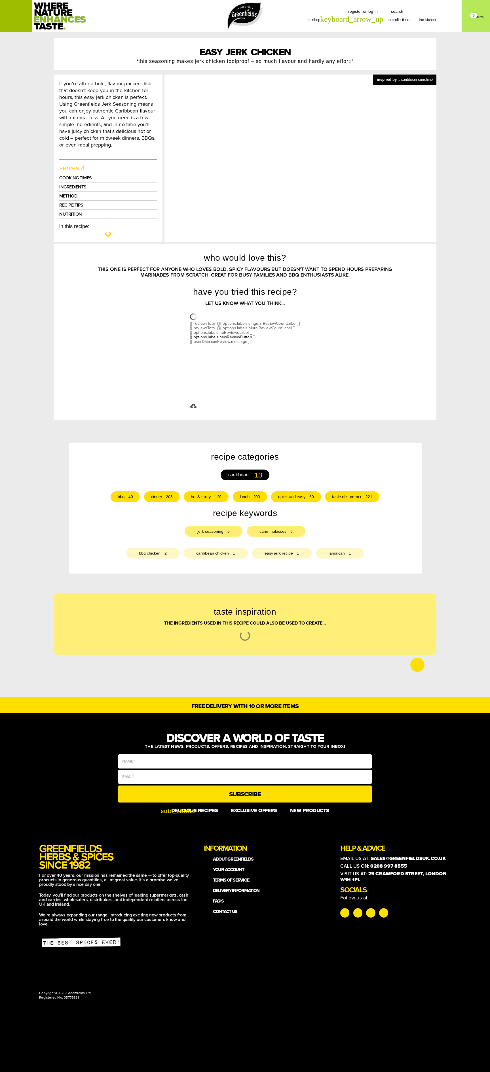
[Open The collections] (413, 20)
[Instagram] (344, 912)
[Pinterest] (383, 912)
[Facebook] (370, 912)
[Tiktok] (357, 912)
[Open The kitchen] (439, 20)
